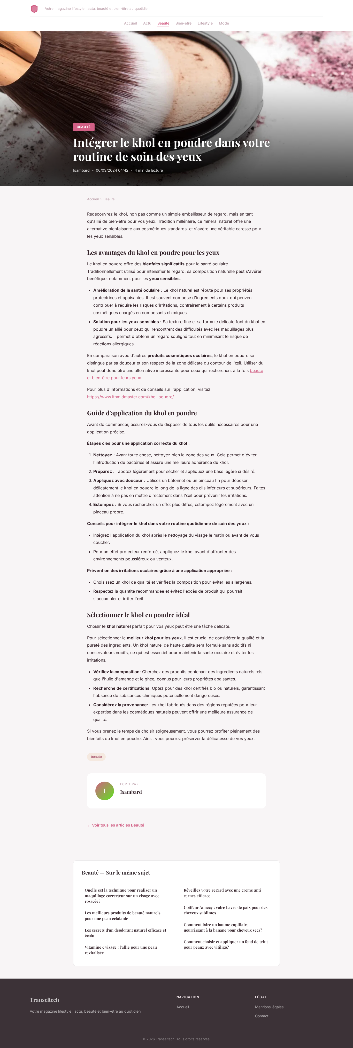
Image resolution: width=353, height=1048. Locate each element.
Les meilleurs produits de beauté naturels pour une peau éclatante (122, 915)
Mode (224, 23)
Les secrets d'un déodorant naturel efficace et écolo (125, 932)
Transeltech (44, 999)
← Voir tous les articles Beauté (115, 825)
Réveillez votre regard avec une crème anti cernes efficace (222, 892)
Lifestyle (205, 23)
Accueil (130, 23)
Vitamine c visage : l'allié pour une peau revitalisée (121, 949)
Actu (147, 23)
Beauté (163, 23)
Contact (261, 1016)
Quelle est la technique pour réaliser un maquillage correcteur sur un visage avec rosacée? (122, 895)
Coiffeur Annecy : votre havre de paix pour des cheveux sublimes (225, 910)
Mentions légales (269, 1007)
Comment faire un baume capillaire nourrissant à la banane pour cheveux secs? (223, 927)
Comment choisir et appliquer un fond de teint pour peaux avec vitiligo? (226, 944)
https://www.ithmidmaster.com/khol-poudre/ (130, 396)
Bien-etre (183, 23)
